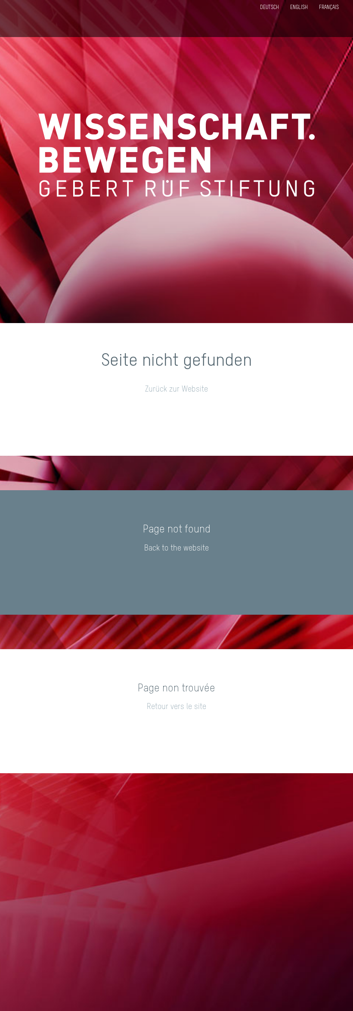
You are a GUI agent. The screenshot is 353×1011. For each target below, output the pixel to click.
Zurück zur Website (176, 389)
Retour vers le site (176, 707)
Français (329, 7)
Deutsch (269, 7)
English (299, 7)
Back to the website (176, 548)
